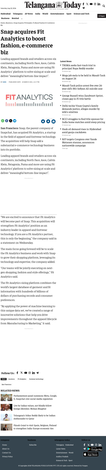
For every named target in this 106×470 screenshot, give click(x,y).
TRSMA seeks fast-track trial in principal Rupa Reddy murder (79, 66)
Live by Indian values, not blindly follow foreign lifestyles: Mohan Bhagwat (33, 407)
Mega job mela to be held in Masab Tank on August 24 (83, 77)
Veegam (85, 465)
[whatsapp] (2, 120)
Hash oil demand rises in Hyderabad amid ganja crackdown (81, 130)
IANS (4, 82)
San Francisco (6, 384)
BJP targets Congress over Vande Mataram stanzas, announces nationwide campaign (79, 142)
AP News (29, 13)
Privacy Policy (7, 456)
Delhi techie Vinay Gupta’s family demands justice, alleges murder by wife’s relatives (81, 108)
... (21, 18)
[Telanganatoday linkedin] (33, 373)
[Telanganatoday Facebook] (17, 373)
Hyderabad (6, 13)
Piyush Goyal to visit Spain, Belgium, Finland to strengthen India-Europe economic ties (35, 427)
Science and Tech (81, 13)
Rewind (15, 18)
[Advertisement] (29, 348)
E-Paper (102, 16)
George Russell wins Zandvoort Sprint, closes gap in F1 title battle (82, 97)
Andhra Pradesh (62, 456)
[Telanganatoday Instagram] (29, 373)
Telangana (17, 13)
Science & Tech (61, 460)
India (37, 13)
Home (3, 23)
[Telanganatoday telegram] (37, 373)
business (12, 379)
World (45, 13)
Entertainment (57, 13)
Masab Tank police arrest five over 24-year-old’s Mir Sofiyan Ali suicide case (82, 87)
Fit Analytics (22, 379)
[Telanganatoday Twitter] (21, 373)
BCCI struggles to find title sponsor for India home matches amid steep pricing (83, 120)
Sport (68, 13)
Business (5, 18)
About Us (5, 448)
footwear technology (36, 379)
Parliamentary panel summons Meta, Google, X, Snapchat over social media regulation (35, 397)
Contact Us (6, 452)
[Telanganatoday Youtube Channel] (25, 373)
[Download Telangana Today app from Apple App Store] (43, 121)
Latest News (65, 61)
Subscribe (32, 445)
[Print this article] (53, 121)
